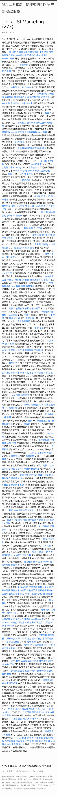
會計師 (47, 196)
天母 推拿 (45, 609)
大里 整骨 (45, 97)
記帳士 (12, 308)
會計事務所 (44, 526)
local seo (6, 712)
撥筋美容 (43, 206)
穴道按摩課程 (35, 593)
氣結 (13, 55)
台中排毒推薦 (26, 173)
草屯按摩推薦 (33, 97)
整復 (45, 539)
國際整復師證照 (18, 590)
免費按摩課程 (42, 670)
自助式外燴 (24, 279)
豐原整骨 (21, 122)
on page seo (8, 625)
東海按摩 (32, 167)
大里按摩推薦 (11, 638)
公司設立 (38, 622)
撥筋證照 (6, 132)
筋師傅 (19, 215)
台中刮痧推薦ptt (42, 244)
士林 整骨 (6, 417)
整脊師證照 (7, 555)
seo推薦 (6, 103)
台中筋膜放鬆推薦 (18, 622)
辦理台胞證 (42, 420)
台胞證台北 (16, 87)
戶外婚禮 (49, 414)
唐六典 (26, 718)
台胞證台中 (7, 167)
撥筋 (30, 420)
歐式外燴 (26, 87)
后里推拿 (42, 161)
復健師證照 (41, 55)
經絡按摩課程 (36, 279)
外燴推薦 (15, 455)
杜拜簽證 (50, 645)
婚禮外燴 (29, 318)
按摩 (23, 286)
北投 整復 (43, 52)
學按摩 (46, 561)
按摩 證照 (26, 555)
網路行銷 (24, 593)
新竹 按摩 (11, 443)
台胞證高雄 (22, 52)
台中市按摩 (10, 741)
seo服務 (47, 545)
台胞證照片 (32, 590)
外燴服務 (45, 311)
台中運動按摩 (8, 257)
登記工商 (38, 228)
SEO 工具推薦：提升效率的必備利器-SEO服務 (27, 7)
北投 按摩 (20, 141)
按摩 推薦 (43, 212)
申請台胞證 (16, 350)
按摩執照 (31, 122)
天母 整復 (15, 395)
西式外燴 (6, 350)
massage (17, 167)
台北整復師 (48, 593)
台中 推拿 (15, 661)
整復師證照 (34, 308)
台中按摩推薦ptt (33, 741)
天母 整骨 (31, 641)
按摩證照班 (42, 93)
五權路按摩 (44, 439)
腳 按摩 (30, 737)
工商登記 (34, 206)
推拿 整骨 (24, 206)
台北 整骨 (29, 247)
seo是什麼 (47, 234)
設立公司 (11, 215)
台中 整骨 (42, 132)
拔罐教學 (38, 196)
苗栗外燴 (49, 638)
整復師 (27, 423)
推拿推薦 (6, 206)
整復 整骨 (41, 148)
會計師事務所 (20, 97)
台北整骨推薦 (23, 321)
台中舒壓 (18, 510)
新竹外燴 (9, 97)
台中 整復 (48, 372)
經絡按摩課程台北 (35, 638)
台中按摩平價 (17, 132)
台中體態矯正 (22, 55)
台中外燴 (19, 372)
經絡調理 (49, 731)
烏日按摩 (36, 712)
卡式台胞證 (12, 314)
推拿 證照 (37, 561)
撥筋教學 (15, 564)
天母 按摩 (15, 286)
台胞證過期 (29, 645)
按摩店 (48, 113)
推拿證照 (13, 363)
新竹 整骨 (6, 71)
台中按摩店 (36, 164)
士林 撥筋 (11, 52)
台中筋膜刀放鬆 (35, 520)
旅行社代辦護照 (22, 619)
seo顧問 (17, 555)
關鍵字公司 (14, 318)
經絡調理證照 (40, 661)
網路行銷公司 (37, 404)
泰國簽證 (38, 372)
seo (53, 100)
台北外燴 (28, 561)
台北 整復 (48, 552)
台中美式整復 (12, 641)
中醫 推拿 (39, 327)
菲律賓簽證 (33, 52)
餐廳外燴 (13, 407)
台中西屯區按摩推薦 (27, 148)
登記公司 (13, 683)
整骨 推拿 (36, 234)
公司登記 (15, 206)
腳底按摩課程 (43, 170)
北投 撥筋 (17, 718)
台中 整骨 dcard (13, 709)
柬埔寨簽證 (27, 350)
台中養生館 (22, 65)
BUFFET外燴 (8, 58)
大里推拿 (25, 395)
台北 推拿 (29, 372)
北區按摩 (47, 622)
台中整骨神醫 (31, 132)
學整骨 (32, 55)
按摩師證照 (25, 180)
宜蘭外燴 (43, 635)
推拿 (26, 314)
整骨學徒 (35, 468)
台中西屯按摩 (37, 619)
